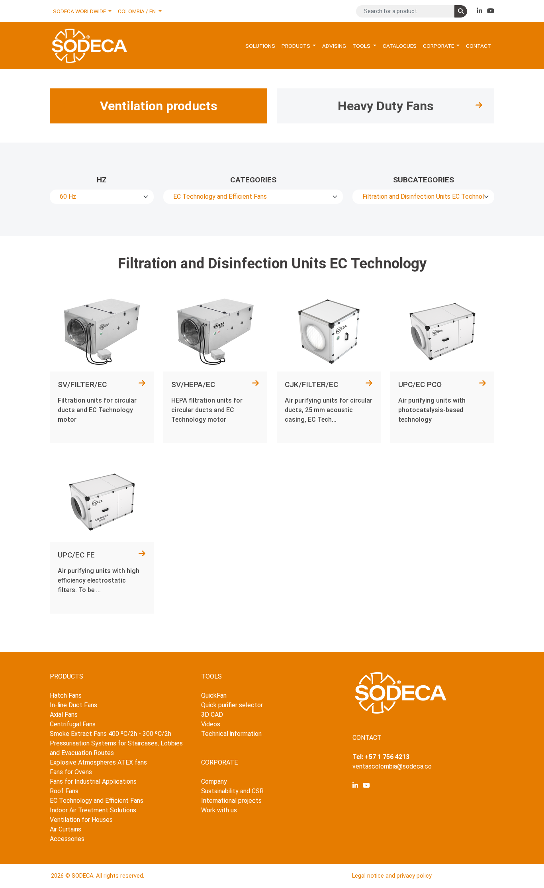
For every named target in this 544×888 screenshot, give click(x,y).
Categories (253, 179)
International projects (231, 800)
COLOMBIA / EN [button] (137, 11)
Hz (102, 179)
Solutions (260, 46)
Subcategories (423, 179)
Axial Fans (64, 714)
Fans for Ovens (71, 772)
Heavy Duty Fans (386, 105)
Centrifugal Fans (73, 724)
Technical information (231, 733)
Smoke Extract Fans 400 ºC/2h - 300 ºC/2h (110, 733)
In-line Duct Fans (73, 705)
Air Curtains (65, 829)
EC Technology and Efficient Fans (96, 800)
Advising (334, 46)
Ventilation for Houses (81, 819)
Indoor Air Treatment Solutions (93, 810)
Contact (478, 46)
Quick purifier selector (232, 705)
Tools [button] (362, 46)
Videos (210, 724)
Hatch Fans (66, 695)
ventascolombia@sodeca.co (392, 766)
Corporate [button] (439, 46)
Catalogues (400, 46)
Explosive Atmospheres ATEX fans (98, 762)
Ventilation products (158, 105)
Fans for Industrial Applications (93, 781)
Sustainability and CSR (232, 791)
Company (214, 781)
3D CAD (212, 714)
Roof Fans (64, 791)
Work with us (219, 810)
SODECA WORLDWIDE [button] (80, 11)
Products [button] (296, 46)
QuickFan (214, 695)
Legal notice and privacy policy (392, 875)
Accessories (67, 839)
